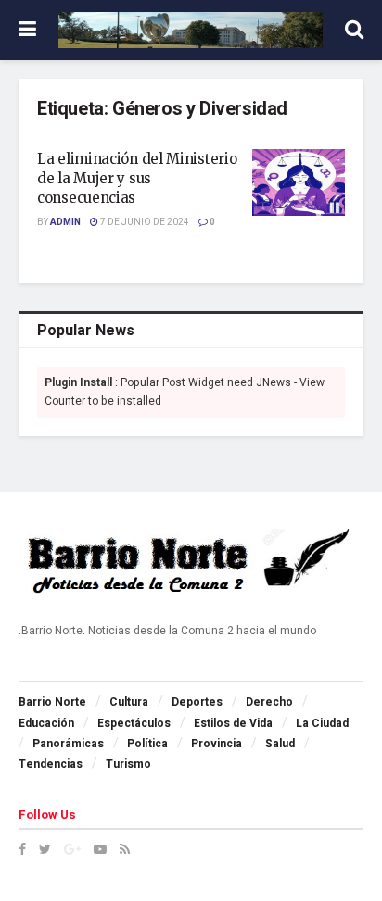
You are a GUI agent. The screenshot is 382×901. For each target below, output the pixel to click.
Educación (46, 723)
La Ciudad (322, 723)
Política (147, 743)
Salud (280, 743)
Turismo (128, 764)
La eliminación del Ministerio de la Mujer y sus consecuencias (136, 178)
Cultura (128, 702)
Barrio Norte (52, 702)
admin (65, 222)
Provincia (216, 743)
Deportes (197, 702)
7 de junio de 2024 (143, 222)
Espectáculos (134, 723)
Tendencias (51, 764)
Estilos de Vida (233, 723)
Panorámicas (68, 743)
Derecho (269, 702)
